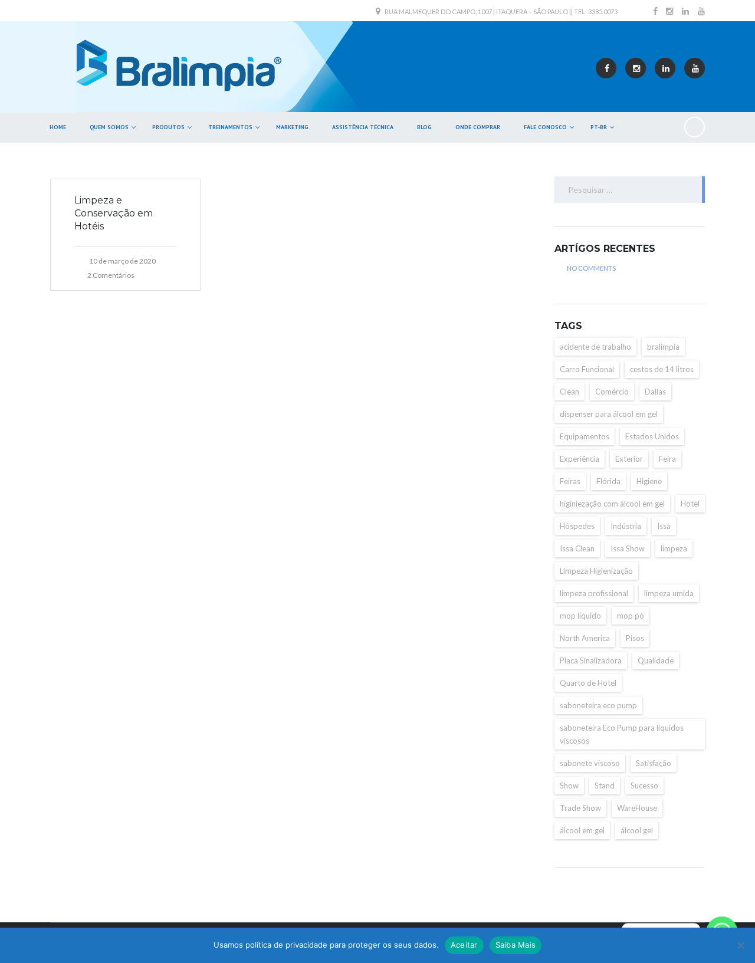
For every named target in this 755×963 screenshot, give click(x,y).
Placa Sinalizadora (591, 660)
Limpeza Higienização (596, 571)
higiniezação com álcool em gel (612, 503)
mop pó (630, 615)
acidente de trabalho (595, 346)
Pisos (635, 638)
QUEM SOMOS (109, 127)
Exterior (629, 459)
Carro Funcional (587, 369)
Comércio (612, 391)
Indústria (625, 526)
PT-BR (598, 127)
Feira (667, 459)
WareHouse (637, 808)
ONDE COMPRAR (477, 127)
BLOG (424, 127)
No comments (591, 268)
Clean (569, 391)
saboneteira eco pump (598, 705)
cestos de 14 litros (662, 369)
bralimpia (663, 346)
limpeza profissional (594, 593)
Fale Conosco (545, 127)
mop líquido (580, 615)
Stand (605, 785)
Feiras (570, 481)
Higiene (649, 481)
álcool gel (637, 830)
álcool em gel (582, 830)
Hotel (690, 503)
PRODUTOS (168, 127)
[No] (740, 945)
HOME (58, 127)
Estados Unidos (652, 436)
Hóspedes (577, 526)
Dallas (655, 391)
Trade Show (580, 808)
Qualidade (656, 660)
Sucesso (644, 785)
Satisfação (653, 763)
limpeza (674, 548)
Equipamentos (584, 436)
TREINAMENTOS (230, 127)
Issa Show (627, 548)
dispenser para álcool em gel (609, 414)
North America (585, 638)
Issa (664, 526)
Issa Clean (577, 548)
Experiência (579, 459)
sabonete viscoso (590, 763)
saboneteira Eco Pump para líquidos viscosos (622, 734)
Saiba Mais (515, 944)
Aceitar (464, 944)
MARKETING (292, 127)
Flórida (608, 481)
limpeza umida (669, 593)
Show (569, 785)
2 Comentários (110, 275)
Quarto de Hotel (588, 683)
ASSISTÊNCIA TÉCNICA (362, 127)
